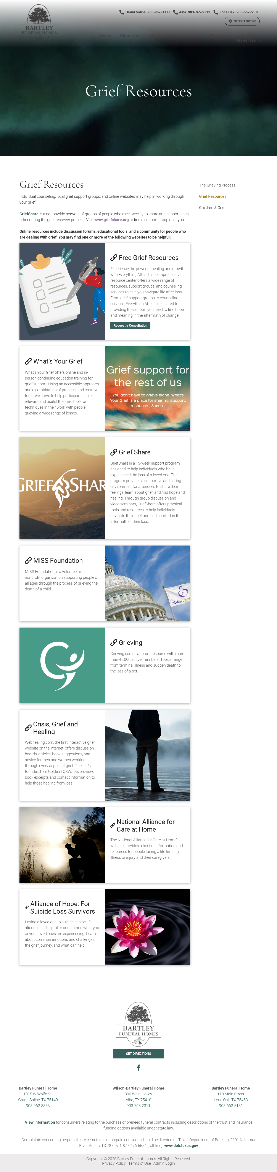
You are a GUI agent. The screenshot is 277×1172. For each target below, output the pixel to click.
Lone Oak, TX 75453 (231, 1100)
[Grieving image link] (62, 665)
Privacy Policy (114, 1163)
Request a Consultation (130, 325)
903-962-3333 (38, 1105)
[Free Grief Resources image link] (62, 291)
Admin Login (164, 1163)
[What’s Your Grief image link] (147, 388)
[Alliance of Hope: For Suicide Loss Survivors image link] (147, 927)
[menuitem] (106, 35)
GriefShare (29, 214)
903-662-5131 (231, 1105)
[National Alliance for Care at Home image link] (62, 845)
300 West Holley (138, 1094)
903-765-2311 (138, 1105)
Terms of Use (139, 1163)
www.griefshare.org (111, 219)
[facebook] (138, 1068)
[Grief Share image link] (62, 488)
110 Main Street (230, 1094)
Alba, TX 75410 (138, 1100)
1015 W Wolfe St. (37, 1094)
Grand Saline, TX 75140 (38, 1100)
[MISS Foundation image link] (147, 583)
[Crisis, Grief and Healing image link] (147, 755)
